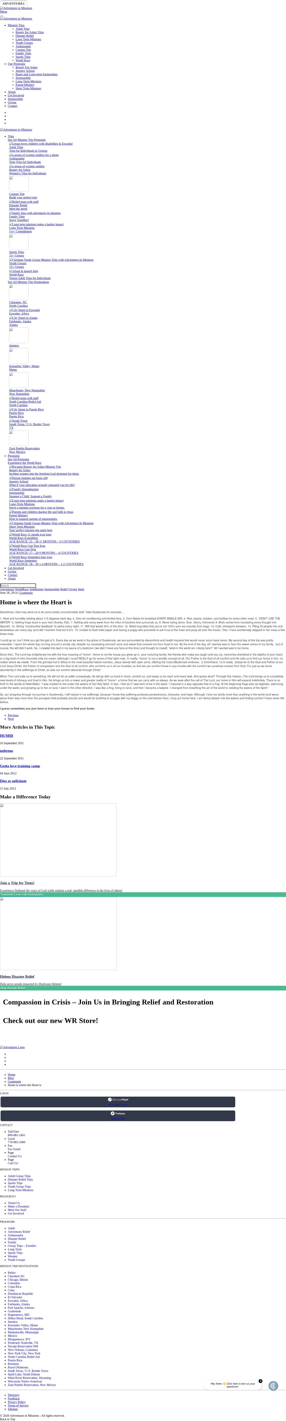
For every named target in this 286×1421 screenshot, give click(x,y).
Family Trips (23, 53)
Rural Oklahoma (18, 1367)
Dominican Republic (20, 1293)
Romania (13, 1363)
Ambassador (23, 46)
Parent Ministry (25, 84)
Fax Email (14, 1149)
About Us (14, 1203)
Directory (13, 1395)
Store (151, 3)
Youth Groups (24, 42)
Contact (12, 106)
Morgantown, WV (19, 1339)
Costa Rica (14, 1286)
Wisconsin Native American (25, 1381)
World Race (23, 60)
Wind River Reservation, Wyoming (29, 1378)
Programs (13, 455)
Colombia (14, 1283)
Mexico (12, 1335)
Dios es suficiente (13, 781)
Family (12, 1242)
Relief (117, 3)
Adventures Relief (19, 1231)
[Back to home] (16, 8)
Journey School (25, 70)
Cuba (11, 1290)
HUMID (6, 736)
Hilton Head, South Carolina (25, 1318)
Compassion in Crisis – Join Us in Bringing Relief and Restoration (108, 1002)
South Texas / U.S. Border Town (28, 1370)
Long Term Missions (28, 39)
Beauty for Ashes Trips (30, 32)
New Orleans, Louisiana (23, 1349)
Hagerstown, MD (18, 1314)
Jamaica (13, 1321)
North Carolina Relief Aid (24, 1356)
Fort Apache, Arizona (21, 1307)
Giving (134, 3)
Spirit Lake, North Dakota (24, 1374)
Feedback (14, 1398)
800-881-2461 (16, 1135)
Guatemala (26, 592)
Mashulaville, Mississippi (23, 1332)
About (12, 92)
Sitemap (13, 1409)
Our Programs (16, 63)
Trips (11, 136)
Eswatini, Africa (18, 1300)
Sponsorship (95, 3)
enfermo (6, 751)
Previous (13, 715)
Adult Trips (23, 28)
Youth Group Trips (19, 1186)
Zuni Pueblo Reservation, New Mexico (32, 1385)
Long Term (15, 1249)
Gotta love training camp (20, 766)
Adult (11, 1228)
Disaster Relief (25, 35)
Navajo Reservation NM (23, 1346)
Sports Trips (23, 56)
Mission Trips (16, 25)
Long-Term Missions (28, 81)
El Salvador (15, 1297)
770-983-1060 (16, 1142)
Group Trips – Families (22, 1245)
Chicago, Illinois (18, 1279)
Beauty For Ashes (27, 67)
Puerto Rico (15, 1360)
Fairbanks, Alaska (19, 1304)
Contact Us (15, 1156)
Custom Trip (23, 49)
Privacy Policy (17, 1402)
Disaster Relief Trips (20, 1179)
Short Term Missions (28, 88)
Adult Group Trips (19, 1176)
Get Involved (16, 95)
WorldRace (40, 3)
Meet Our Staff (17, 1210)
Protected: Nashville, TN (23, 1342)
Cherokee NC (16, 1276)
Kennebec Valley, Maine (23, 1325)
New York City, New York (24, 1353)
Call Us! (13, 1163)
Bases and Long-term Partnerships (37, 74)
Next (11, 718)
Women (12, 1256)
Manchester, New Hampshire (26, 1328)
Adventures (13, 3)
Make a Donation (18, 1206)
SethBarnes (67, 3)
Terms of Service (18, 1405)
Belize (12, 1272)
